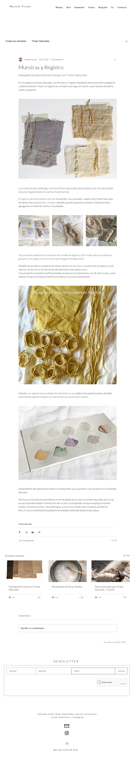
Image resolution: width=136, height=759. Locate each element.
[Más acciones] (115, 59)
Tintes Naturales (40, 41)
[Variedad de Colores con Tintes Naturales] (24, 571)
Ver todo (126, 555)
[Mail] (67, 726)
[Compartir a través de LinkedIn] (32, 532)
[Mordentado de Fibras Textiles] (67, 571)
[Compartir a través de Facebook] (19, 532)
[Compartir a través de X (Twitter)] (26, 532)
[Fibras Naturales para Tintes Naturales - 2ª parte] (111, 571)
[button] (126, 41)
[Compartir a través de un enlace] (39, 532)
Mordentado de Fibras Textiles (67, 586)
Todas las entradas (15, 41)
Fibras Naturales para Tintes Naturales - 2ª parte (109, 588)
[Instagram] (66, 733)
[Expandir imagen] (33, 230)
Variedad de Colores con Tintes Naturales (24, 588)
